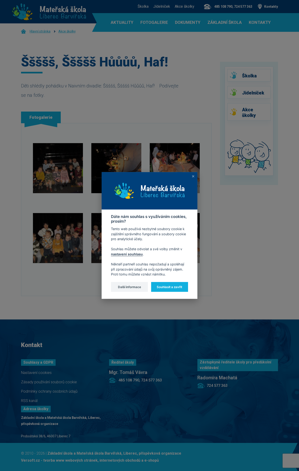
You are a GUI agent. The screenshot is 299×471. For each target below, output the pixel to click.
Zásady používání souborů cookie (49, 382)
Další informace (129, 287)
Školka (143, 6)
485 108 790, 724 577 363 (233, 6)
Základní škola (224, 22)
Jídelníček (161, 6)
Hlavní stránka (40, 31)
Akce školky (184, 6)
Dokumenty (187, 22)
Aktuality (122, 22)
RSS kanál (29, 401)
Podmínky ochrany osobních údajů (49, 391)
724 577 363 (217, 385)
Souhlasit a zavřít (169, 287)
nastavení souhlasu (127, 254)
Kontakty (271, 6)
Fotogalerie (154, 22)
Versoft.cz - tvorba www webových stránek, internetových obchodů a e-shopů (90, 460)
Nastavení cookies (36, 372)
